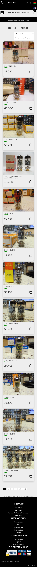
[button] (32, 13)
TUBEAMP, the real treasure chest (18, 12)
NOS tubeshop (14, 561)
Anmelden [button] (18, 507)
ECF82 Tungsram (10, 360)
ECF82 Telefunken (11, 323)
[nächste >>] (22, 489)
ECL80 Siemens (9, 434)
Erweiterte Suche (18, 544)
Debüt (18, 524)
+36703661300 (9, 2)
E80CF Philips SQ (10, 139)
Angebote (18, 542)
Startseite (10, 20)
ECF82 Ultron (9, 397)
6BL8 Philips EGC (10, 66)
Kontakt (18, 533)
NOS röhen (17, 20)
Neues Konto (18, 510)
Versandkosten (18, 522)
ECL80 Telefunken (11, 471)
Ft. (27, 2)
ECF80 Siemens (9, 250)
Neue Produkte (18, 539)
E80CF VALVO (8, 213)
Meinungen (18, 515)
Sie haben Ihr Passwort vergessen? (18, 513)
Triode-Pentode (25, 20)
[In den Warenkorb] (31, 71)
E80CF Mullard (10, 103)
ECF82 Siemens (9, 287)
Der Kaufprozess (19, 527)
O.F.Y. (33, 566)
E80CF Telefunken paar (13, 176)
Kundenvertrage (18, 530)
